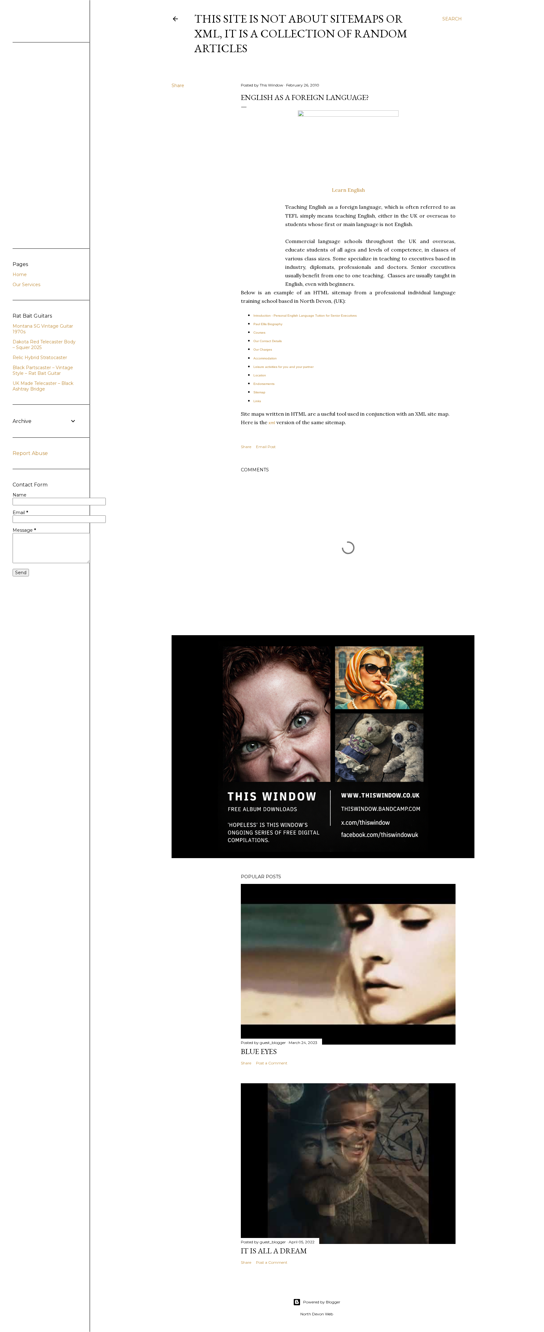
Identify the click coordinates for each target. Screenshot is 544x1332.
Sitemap (259, 392)
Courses (259, 332)
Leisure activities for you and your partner (283, 367)
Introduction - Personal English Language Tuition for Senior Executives (305, 315)
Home (20, 274)
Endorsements (264, 384)
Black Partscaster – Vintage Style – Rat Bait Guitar (43, 370)
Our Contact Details (267, 341)
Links (257, 401)
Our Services (26, 284)
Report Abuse (30, 453)
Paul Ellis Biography (267, 324)
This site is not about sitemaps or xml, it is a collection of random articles (300, 33)
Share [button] (178, 85)
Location (259, 375)
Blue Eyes (259, 1051)
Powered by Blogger (321, 1302)
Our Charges (262, 349)
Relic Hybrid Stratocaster (40, 357)
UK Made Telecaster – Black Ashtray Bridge (43, 386)
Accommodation (265, 358)
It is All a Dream (274, 1251)
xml (272, 422)
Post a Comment (271, 1063)
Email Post (266, 446)
